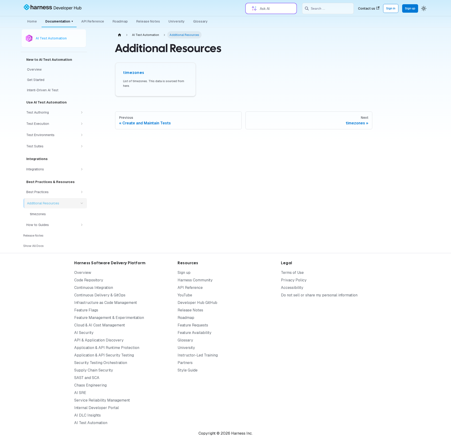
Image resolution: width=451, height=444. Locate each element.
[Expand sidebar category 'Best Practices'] (82, 192)
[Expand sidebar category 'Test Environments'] (82, 135)
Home (32, 21)
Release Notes (148, 21)
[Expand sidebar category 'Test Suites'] (82, 146)
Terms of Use (292, 272)
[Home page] (119, 34)
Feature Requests (193, 325)
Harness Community (195, 280)
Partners (185, 362)
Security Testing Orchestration (100, 362)
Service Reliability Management (102, 400)
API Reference (92, 21)
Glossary (200, 21)
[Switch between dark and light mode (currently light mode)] (424, 8)
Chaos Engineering (90, 385)
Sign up (410, 8)
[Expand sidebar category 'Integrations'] (82, 169)
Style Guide (188, 370)
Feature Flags (86, 310)
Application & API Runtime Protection (106, 347)
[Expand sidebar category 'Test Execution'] (82, 124)
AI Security (83, 332)
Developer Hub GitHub (197, 302)
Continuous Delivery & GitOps (99, 295)
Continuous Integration (93, 287)
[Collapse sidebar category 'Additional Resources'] (82, 203)
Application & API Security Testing (104, 355)
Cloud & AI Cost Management (99, 325)
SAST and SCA (86, 377)
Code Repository (88, 280)
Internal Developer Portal (96, 407)
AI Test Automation (90, 422)
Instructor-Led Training (198, 355)
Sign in (390, 8)
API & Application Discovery (99, 340)
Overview (82, 272)
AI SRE (80, 392)
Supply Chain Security (93, 370)
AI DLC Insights (87, 415)
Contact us (366, 8)
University (176, 21)
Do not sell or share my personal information (319, 295)
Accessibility (292, 287)
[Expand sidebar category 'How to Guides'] (82, 225)
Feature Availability (194, 332)
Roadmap (120, 21)
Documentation (59, 21)
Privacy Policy (294, 280)
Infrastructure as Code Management (105, 302)
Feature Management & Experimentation (109, 317)
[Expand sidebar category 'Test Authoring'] (82, 112)
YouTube (185, 295)
